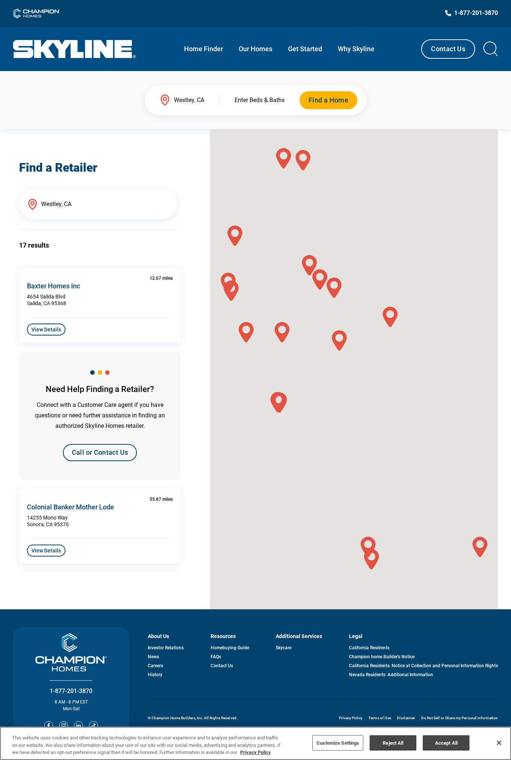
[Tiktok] (93, 725)
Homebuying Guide (230, 647)
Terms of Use (379, 718)
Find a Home (328, 100)
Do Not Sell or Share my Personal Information (459, 718)
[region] (255, 743)
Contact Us (448, 49)
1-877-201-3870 (71, 691)
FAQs (216, 656)
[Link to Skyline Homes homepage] (74, 49)
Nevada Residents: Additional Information (391, 674)
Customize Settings (337, 742)
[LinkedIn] (78, 725)
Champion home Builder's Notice (381, 656)
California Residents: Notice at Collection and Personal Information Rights (423, 665)
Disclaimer (406, 718)
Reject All (393, 742)
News (153, 656)
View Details (46, 329)
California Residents (369, 647)
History (155, 674)
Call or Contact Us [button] (100, 452)
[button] (339, 340)
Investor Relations (166, 647)
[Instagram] (63, 725)
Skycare (283, 647)
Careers (155, 665)
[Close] (499, 743)
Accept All (446, 742)
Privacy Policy (350, 718)
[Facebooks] (48, 725)
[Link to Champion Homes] (36, 13)
